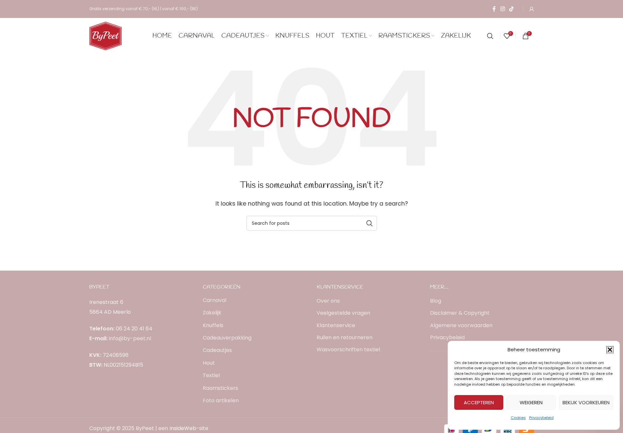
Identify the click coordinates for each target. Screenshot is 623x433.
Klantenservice (336, 325)
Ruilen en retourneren (344, 337)
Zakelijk (212, 312)
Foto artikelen (221, 400)
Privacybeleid (541, 417)
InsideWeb (182, 428)
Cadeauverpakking (227, 337)
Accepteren (479, 402)
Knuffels (213, 325)
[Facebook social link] (494, 9)
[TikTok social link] (511, 9)
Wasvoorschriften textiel (348, 349)
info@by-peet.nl (130, 338)
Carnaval (214, 300)
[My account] (531, 9)
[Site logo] (105, 35)
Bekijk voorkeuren (586, 402)
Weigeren (531, 402)
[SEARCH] (369, 223)
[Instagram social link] (502, 9)
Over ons (328, 301)
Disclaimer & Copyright (460, 313)
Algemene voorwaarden (461, 325)
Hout (209, 363)
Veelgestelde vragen (343, 313)
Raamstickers (220, 388)
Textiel (211, 375)
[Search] (490, 35)
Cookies (518, 417)
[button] (610, 349)
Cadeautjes (217, 350)
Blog (435, 301)
